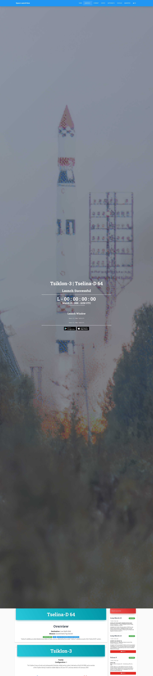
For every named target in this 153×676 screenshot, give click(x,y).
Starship (96, 3)
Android (128, 3)
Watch (123, 651)
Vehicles (119, 3)
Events (103, 3)
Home (80, 3)
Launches (87, 3)
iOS (135, 3)
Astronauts (111, 3)
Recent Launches (116, 611)
